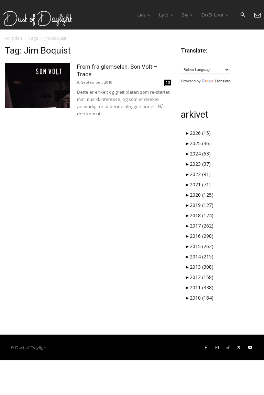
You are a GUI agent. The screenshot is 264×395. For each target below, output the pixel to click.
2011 (201, 287)
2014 (201, 256)
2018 (201, 215)
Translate (222, 81)
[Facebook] (206, 347)
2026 (200, 133)
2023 (200, 164)
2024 (200, 153)
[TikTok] (228, 347)
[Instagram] (217, 347)
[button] (242, 15)
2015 (201, 246)
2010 (201, 297)
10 (168, 82)
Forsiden (13, 38)
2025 (200, 143)
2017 (201, 225)
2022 (200, 174)
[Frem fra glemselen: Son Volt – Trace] (37, 85)
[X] (239, 347)
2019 (201, 205)
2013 (201, 267)
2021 (200, 184)
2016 (201, 236)
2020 (201, 194)
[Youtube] (250, 347)
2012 (201, 277)
